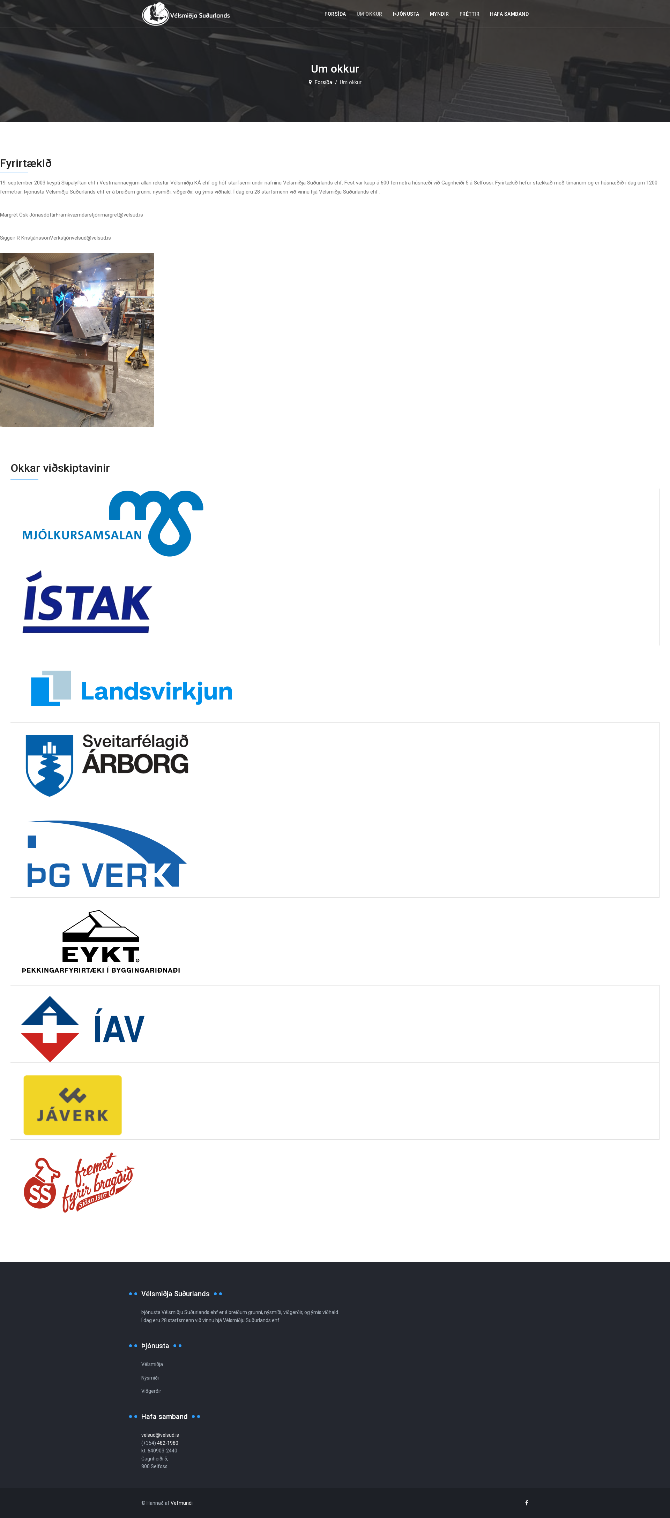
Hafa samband (509, 14)
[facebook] (526, 1503)
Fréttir (470, 14)
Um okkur (369, 14)
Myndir (439, 14)
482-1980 (167, 1443)
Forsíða (335, 14)
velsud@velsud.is (160, 1435)
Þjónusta (406, 14)
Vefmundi (182, 1503)
